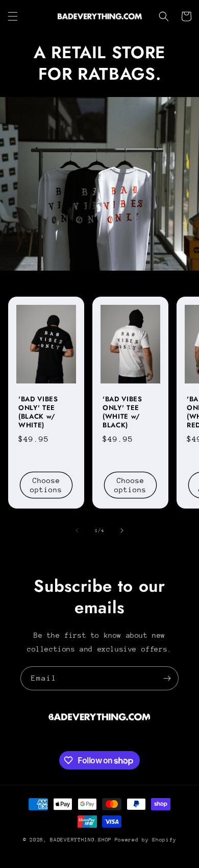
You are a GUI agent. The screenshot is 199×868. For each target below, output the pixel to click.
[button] (13, 16)
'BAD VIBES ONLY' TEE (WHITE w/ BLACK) (122, 412)
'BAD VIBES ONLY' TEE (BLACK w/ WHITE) (38, 412)
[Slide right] (122, 530)
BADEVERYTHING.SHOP (81, 840)
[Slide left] (77, 530)
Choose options (46, 485)
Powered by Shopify (146, 840)
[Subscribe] (167, 678)
